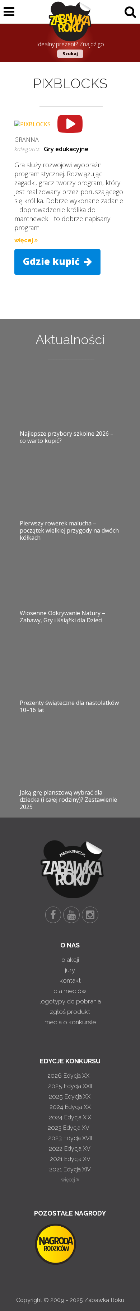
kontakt (70, 980)
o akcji (70, 959)
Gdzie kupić (52, 261)
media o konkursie (70, 1022)
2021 (70, 1158)
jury (70, 970)
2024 (70, 1106)
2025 (70, 1086)
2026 (70, 1075)
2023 (70, 1127)
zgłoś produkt (70, 1011)
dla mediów (70, 990)
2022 (70, 1148)
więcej (24, 240)
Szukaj (70, 54)
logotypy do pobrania (70, 1001)
